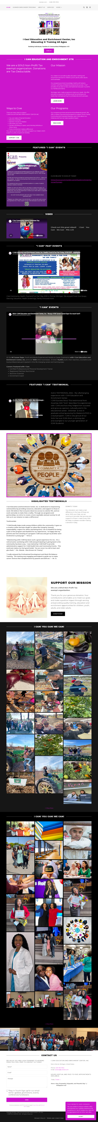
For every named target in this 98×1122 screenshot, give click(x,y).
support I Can (14, 137)
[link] (87, 7)
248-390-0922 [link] (60, 1068)
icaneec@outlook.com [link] (62, 1069)
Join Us (49, 50)
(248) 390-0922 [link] (54, 2)
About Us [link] (41, 7)
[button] (59, 7)
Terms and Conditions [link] (55, 1118)
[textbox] (26, 1067)
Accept (81, 1116)
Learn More (57, 101)
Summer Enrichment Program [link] (24, 7)
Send (27, 1100)
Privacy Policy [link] (35, 1105)
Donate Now (58, 614)
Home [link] (8, 7)
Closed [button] (57, 1079)
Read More (57, 123)
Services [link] (50, 7)
